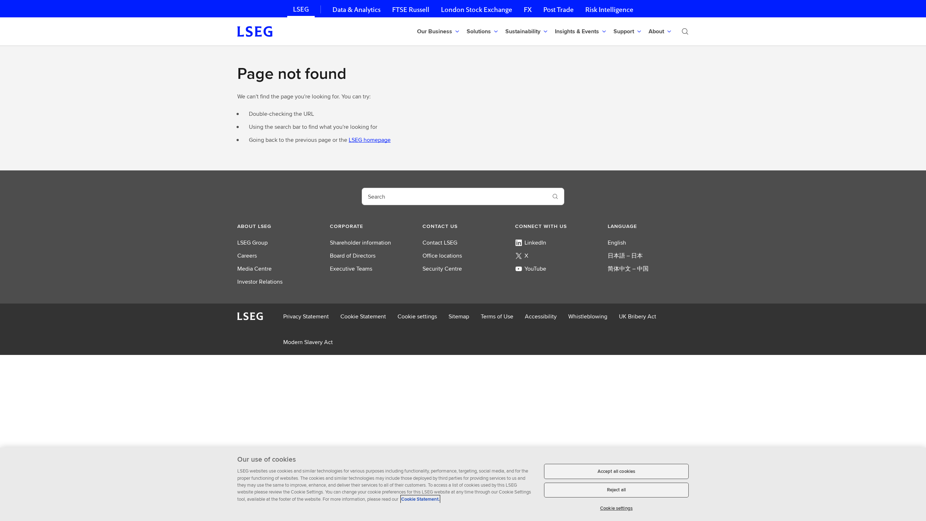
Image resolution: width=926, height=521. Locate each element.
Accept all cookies (616, 471)
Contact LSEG (439, 242)
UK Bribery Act (637, 316)
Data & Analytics (356, 9)
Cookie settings (417, 316)
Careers (247, 255)
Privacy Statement (306, 316)
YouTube (535, 268)
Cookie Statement (363, 316)
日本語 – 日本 (625, 255)
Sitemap (459, 316)
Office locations (442, 255)
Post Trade (558, 9)
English (617, 242)
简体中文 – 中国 (628, 268)
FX (528, 9)
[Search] (685, 31)
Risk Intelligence (609, 9)
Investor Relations (260, 282)
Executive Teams (351, 268)
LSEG (301, 9)
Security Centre (442, 268)
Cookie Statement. (420, 499)
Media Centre (254, 268)
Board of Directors (352, 255)
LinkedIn (535, 242)
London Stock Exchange (476, 9)
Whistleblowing (587, 316)
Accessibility (541, 316)
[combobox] (454, 196)
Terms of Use (497, 316)
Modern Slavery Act (308, 342)
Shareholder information (360, 242)
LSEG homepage (370, 140)
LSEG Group (252, 242)
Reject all (616, 490)
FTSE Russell (410, 9)
